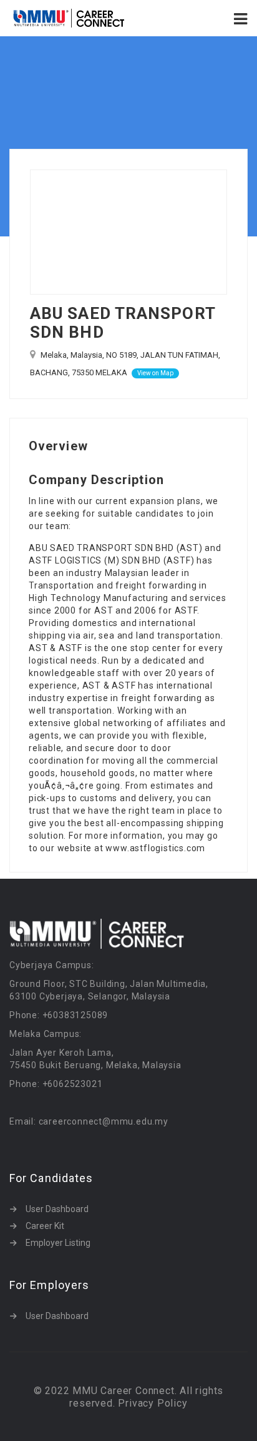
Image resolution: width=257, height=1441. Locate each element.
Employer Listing (58, 1243)
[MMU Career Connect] (68, 18)
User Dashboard (57, 1209)
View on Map (155, 373)
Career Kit (45, 1226)
